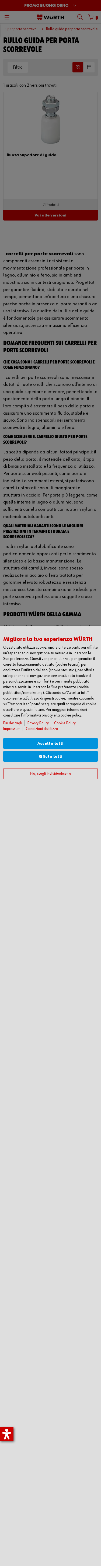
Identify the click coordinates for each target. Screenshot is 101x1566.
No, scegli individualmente (50, 774)
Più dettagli (12, 723)
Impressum (11, 729)
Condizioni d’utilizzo (42, 729)
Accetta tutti (50, 744)
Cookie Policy (65, 723)
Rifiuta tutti (50, 756)
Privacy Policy (38, 723)
